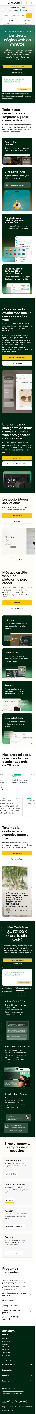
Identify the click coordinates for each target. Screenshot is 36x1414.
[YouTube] (8, 1401)
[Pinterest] (25, 1401)
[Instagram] (12, 1401)
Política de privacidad (7, 98)
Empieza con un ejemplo (17, 66)
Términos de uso (20, 96)
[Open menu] (4, 3)
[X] (16, 1401)
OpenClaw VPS (7, 1361)
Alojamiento (6, 1341)
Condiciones (11, 1407)
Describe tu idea (17, 69)
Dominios (5, 1338)
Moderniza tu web (17, 72)
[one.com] (14, 3)
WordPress (6, 1350)
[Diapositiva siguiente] (19, 559)
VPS (3, 1358)
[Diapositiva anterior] (13, 559)
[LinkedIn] (4, 1401)
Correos (5, 1344)
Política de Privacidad (24, 1407)
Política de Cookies (8, 1410)
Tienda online (6, 1352)
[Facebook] (21, 1401)
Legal (4, 1407)
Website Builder (7, 1347)
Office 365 (6, 1355)
